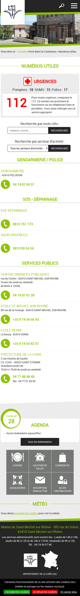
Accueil (21, 51)
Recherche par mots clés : (40, 123)
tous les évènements (40, 442)
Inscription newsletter (40, 489)
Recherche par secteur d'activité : (40, 141)
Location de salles (40, 467)
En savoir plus (68, 592)
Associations (17, 487)
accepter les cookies (26, 513)
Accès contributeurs (62, 489)
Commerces (62, 465)
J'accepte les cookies (17, 592)
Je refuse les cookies (45, 592)
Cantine (17, 465)
